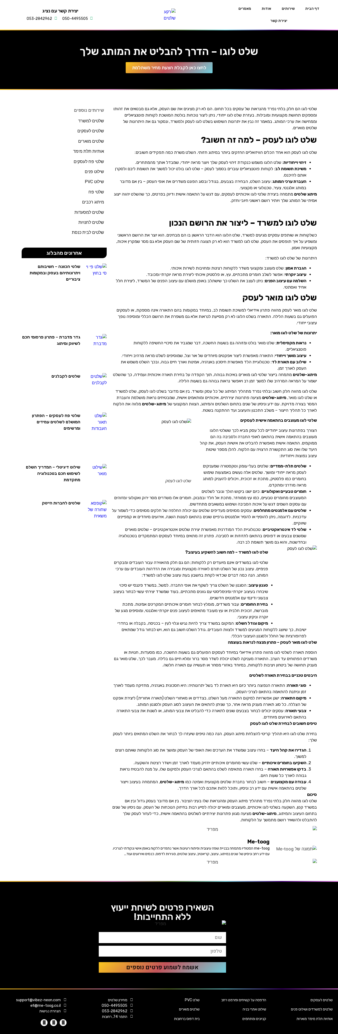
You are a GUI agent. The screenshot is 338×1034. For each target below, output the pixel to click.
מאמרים (244, 8)
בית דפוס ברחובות (187, 1019)
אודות (266, 8)
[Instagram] (53, 1022)
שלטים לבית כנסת (88, 232)
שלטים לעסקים (322, 1000)
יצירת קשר (278, 20)
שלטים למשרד (91, 120)
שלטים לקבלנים (65, 376)
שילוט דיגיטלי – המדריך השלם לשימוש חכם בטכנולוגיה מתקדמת (53, 473)
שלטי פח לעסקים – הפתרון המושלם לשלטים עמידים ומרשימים (56, 422)
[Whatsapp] (44, 1022)
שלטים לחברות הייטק (61, 503)
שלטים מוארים (189, 1009)
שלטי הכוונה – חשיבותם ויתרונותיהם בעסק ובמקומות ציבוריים (55, 273)
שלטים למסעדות (89, 212)
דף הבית (312, 8)
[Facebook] (63, 1022)
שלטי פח (96, 191)
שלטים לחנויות (91, 222)
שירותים (288, 8)
